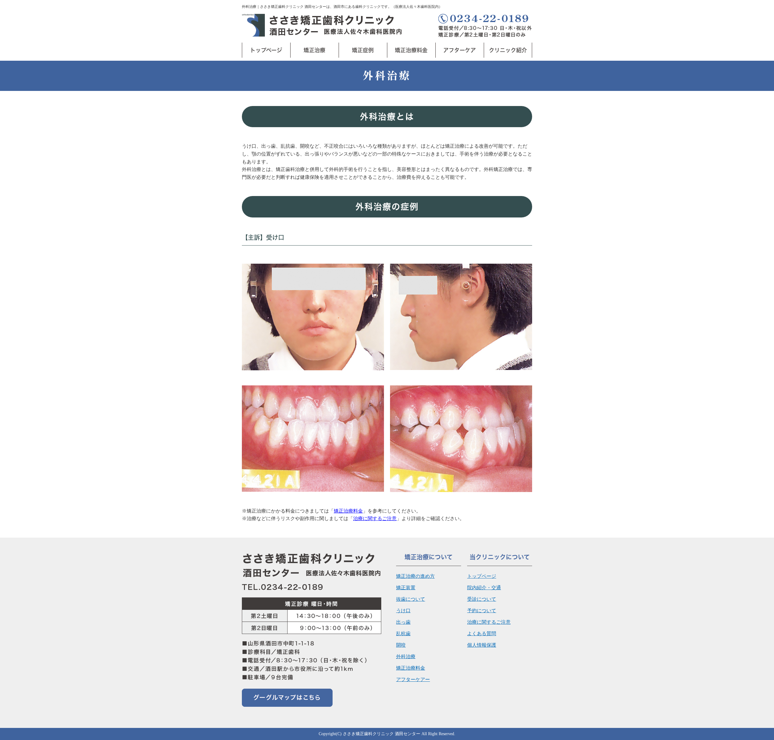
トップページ (266, 50)
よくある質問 (481, 633)
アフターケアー (413, 679)
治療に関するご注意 (375, 518)
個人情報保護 (481, 645)
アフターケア (459, 50)
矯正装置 (405, 587)
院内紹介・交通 (484, 587)
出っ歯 (403, 622)
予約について (481, 610)
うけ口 (403, 610)
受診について (481, 599)
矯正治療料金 (411, 50)
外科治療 (405, 656)
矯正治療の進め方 (415, 576)
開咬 (401, 645)
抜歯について (410, 599)
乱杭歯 (403, 633)
